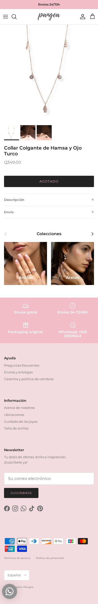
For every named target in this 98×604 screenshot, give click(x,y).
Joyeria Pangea (23, 587)
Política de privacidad (50, 558)
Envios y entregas (18, 372)
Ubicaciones (14, 415)
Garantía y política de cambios (29, 379)
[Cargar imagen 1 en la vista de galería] (49, 73)
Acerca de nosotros (19, 408)
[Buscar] (16, 16)
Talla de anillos (16, 428)
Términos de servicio (17, 558)
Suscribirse (21, 493)
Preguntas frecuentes (21, 365)
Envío (9, 212)
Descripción (14, 200)
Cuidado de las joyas (20, 421)
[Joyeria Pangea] (49, 17)
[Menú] (5, 16)
